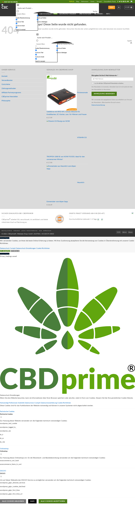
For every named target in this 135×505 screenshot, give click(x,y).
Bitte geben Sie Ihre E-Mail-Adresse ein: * (105, 75)
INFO (108, 14)
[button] (128, 7)
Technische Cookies (7, 411)
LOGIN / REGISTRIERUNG (29, 230)
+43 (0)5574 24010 (47, 234)
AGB (40, 230)
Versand (99, 1)
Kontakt (4, 76)
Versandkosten (7, 80)
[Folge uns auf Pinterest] (123, 1)
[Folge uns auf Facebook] (117, 1)
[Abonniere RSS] (125, 1)
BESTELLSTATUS (7, 230)
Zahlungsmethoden (9, 88)
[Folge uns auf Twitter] (119, 1)
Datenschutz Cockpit (8, 248)
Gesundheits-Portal (110, 1)
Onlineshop (4, 448)
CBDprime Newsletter (10, 96)
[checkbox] (26, 17)
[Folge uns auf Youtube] (128, 1)
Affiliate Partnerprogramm (11, 92)
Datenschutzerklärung (98, 105)
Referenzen (84, 1)
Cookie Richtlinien (43, 248)
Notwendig (4, 403)
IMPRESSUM (47, 230)
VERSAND (16, 230)
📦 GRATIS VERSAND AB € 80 (11, 1)
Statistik (21, 403)
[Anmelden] (118, 7)
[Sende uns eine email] (121, 1)
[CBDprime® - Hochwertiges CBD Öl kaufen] (7, 7)
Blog (77, 1)
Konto (92, 1)
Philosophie (6, 101)
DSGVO (3, 471)
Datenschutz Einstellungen (26, 248)
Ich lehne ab (15, 251)
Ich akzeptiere (5, 251)
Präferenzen (13, 403)
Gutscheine (6, 84)
